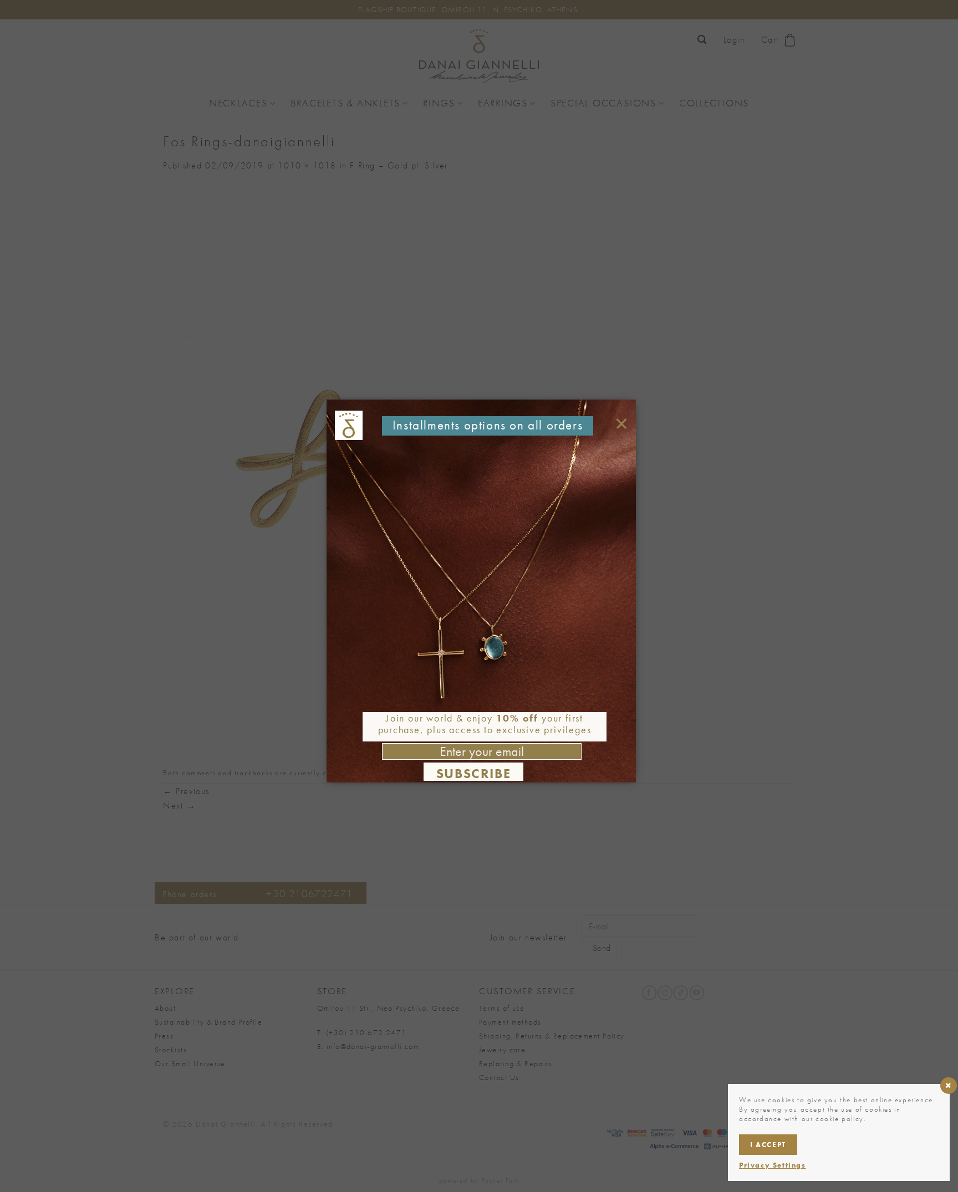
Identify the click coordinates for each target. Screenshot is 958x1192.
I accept (768, 1144)
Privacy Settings (772, 1165)
